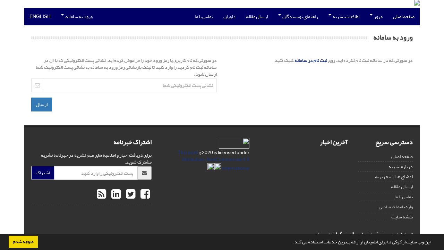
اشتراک (43, 172)
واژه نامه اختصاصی (396, 206)
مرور (378, 16)
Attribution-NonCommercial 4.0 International (215, 164)
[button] (291, 243)
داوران (229, 16)
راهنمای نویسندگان (300, 16)
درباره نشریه (400, 166)
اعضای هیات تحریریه (394, 176)
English (40, 16)
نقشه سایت (402, 217)
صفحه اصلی (404, 16)
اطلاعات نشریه (345, 16)
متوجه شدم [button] (23, 242)
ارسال (42, 104)
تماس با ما (204, 16)
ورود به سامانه (79, 16)
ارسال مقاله (257, 16)
